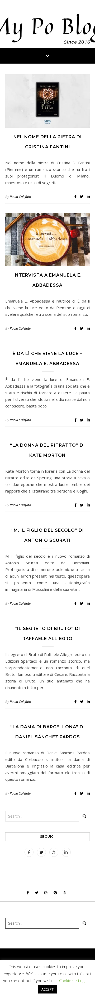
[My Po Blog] (47, 24)
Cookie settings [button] (73, 980)
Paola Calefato (20, 196)
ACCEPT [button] (47, 989)
